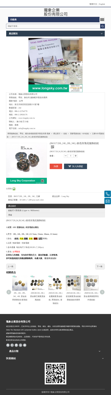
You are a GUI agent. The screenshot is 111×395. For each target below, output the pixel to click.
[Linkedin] (16, 345)
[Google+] (12, 345)
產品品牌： (57, 196)
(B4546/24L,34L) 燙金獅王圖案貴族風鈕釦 (37, 296)
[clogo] (55, 12)
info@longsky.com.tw (26, 128)
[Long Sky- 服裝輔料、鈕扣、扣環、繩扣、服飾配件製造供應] (55, 65)
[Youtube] (24, 345)
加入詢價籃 (77, 166)
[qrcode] (55, 373)
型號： (11, 196)
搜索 (102, 26)
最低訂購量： (13, 200)
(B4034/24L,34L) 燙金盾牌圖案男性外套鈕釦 (91, 296)
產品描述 (12, 206)
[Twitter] (20, 345)
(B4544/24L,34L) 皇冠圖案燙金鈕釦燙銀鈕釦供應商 (73, 296)
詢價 (56, 166)
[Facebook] (8, 345)
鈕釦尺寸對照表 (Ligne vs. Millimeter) (23, 210)
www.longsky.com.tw (26, 118)
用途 (10, 215)
